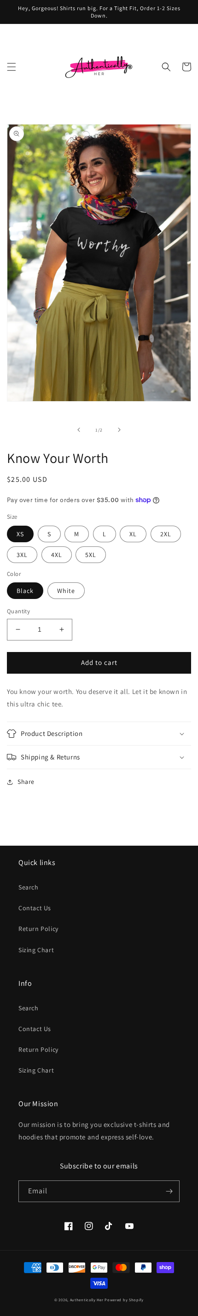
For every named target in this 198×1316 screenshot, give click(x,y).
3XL (22, 555)
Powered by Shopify (124, 1299)
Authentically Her (87, 1299)
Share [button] (26, 781)
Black (25, 591)
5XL (90, 555)
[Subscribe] (169, 1191)
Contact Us (34, 908)
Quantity (18, 611)
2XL (165, 534)
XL (133, 534)
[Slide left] (79, 430)
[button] (11, 67)
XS (20, 534)
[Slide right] (119, 430)
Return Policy (38, 929)
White (66, 591)
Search (28, 887)
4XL (56, 555)
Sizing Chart (36, 950)
